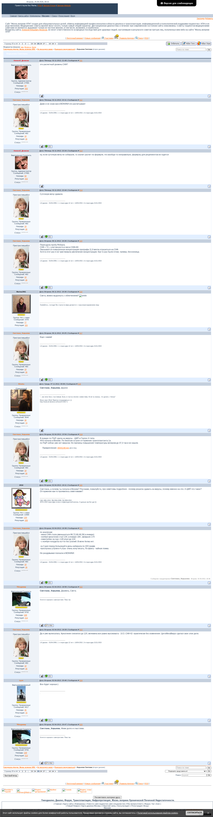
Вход (73, 16)
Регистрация (64, 16)
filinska (21, 384)
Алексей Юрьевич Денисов (34, 30)
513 (81, 151)
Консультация (123, 806)
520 (80, 485)
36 (41, 44)
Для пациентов (101, 804)
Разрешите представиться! (65, 49)
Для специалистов (117, 804)
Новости (90, 804)
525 (81, 724)
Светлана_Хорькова (21, 100)
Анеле (34, 47)
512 (80, 100)
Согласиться (194, 813)
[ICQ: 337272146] (48, 146)
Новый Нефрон (73, 806)
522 (81, 587)
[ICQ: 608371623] (48, 720)
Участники (108, 38)
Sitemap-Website (64, 5)
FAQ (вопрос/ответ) (134, 804)
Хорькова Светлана (84, 49)
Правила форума (126, 38)
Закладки (201, 18)
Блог (158, 804)
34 (35, 44)
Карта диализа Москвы (91, 806)
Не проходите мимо (45, 49)
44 (53, 44)
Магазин (107, 808)
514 (81, 190)
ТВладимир (21, 587)
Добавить (209, 18)
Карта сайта (23, 16)
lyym (21, 680)
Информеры (35, 16)
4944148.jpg (63, 448)
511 (81, 60)
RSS (40, 5)
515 (80, 241)
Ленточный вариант (75, 38)
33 (32, 44)
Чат (153, 804)
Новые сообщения (92, 38)
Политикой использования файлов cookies (157, 813)
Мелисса (27, 47)
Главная (13, 16)
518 (79, 384)
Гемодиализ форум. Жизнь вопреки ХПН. (19, 49)
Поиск (54, 16)
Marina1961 (21, 292)
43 (50, 44)
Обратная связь (109, 806)
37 (44, 44)
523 (81, 630)
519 (81, 434)
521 (81, 528)
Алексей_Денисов (21, 60)
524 (81, 680)
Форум (147, 804)
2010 (21, 485)
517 (80, 333)
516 (80, 292)
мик (22, 47)
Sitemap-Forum (49, 5)
